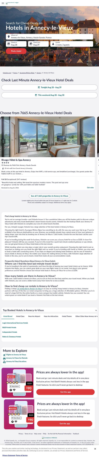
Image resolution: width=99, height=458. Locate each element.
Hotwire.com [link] (7, 73)
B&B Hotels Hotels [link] (9, 327)
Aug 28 (14, 45)
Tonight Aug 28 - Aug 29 (51, 87)
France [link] (15, 73)
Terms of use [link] (29, 433)
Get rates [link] (90, 188)
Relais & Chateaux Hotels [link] (11, 337)
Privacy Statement (9, 455)
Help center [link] (37, 433)
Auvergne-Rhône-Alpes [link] (27, 73)
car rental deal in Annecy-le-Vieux (29, 289)
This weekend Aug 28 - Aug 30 (51, 95)
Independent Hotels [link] (9, 332)
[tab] (7, 316)
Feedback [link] (76, 433)
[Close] (95, 448)
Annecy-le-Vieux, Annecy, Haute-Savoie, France (31, 38)
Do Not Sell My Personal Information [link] (59, 433)
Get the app (65, 392)
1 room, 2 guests (63, 45)
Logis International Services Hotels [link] (15, 323)
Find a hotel (16, 51)
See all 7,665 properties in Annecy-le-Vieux (49, 196)
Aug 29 (36, 45)
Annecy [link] (39, 73)
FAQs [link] (44, 433)
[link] (49, 355)
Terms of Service (22, 455)
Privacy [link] (21, 433)
